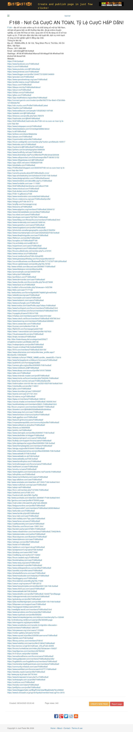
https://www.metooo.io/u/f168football (22, 253)
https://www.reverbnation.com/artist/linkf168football (28, 196)
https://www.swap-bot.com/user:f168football (25, 412)
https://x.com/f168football (17, 66)
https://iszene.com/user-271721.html (22, 393)
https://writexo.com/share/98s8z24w (22, 134)
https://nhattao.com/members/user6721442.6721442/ (29, 315)
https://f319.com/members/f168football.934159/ (26, 349)
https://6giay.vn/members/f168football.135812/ (26, 399)
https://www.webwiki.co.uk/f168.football (23, 456)
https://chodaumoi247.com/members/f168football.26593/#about (33, 508)
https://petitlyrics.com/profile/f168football (23, 687)
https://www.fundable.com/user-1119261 (23, 183)
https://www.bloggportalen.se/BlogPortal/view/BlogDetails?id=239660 (35, 690)
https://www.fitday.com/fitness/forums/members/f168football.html (33, 219)
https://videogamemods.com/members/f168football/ (28, 596)
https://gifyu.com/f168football (19, 388)
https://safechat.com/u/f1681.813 (20, 492)
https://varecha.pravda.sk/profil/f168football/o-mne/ (28, 173)
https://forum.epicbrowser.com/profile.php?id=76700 (28, 264)
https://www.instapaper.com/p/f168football (24, 126)
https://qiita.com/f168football (19, 373)
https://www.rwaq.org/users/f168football (23, 562)
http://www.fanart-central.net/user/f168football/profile (28, 380)
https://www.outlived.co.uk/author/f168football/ (26, 425)
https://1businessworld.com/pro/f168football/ (25, 334)
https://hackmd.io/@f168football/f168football (25, 147)
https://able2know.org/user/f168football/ (23, 295)
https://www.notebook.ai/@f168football (23, 367)
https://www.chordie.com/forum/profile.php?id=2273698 (30, 282)
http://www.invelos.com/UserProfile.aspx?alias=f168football (31, 305)
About (59, 728)
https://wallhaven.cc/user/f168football (22, 466)
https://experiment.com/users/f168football (24, 245)
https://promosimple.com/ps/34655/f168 (23, 271)
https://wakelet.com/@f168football (21, 113)
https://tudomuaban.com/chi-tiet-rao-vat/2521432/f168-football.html (34, 383)
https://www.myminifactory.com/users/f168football (27, 477)
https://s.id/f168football (16, 131)
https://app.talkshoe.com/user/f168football (24, 479)
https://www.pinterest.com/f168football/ (23, 71)
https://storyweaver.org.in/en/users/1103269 (25, 630)
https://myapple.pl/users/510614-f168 (22, 313)
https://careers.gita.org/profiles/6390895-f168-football (29, 365)
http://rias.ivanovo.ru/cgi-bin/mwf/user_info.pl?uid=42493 (30, 645)
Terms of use (77, 728)
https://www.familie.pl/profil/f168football (23, 513)
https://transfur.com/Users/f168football (23, 684)
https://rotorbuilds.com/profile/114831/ (23, 386)
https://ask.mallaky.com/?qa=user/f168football (26, 518)
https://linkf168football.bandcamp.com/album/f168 (27, 186)
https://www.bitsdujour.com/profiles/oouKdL (25, 269)
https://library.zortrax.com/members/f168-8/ (25, 640)
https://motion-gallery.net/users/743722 (23, 632)
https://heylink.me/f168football (19, 108)
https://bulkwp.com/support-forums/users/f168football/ (29, 440)
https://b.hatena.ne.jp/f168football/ (21, 396)
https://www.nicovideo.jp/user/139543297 (24, 391)
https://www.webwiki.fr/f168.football (21, 453)
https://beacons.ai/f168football (19, 206)
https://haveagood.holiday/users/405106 (23, 606)
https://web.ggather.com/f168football (22, 417)
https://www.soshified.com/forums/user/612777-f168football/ (31, 669)
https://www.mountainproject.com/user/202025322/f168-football (33, 232)
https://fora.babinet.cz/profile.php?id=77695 (25, 580)
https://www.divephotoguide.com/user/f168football (27, 235)
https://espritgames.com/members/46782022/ (26, 651)
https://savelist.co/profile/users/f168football (24, 570)
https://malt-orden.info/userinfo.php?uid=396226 (27, 503)
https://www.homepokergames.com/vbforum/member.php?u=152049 (35, 617)
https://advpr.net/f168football (19, 487)
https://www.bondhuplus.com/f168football (24, 461)
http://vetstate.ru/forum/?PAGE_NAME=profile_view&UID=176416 (34, 357)
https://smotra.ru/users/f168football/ (22, 469)
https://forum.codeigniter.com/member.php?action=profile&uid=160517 (36, 141)
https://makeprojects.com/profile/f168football (25, 344)
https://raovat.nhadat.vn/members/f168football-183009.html (31, 401)
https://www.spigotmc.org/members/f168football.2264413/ (31, 209)
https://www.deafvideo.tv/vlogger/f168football (25, 435)
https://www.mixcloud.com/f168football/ (23, 188)
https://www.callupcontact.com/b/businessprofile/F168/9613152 (33, 157)
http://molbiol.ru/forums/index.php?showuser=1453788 (29, 287)
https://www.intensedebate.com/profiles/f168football (28, 212)
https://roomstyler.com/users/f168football (24, 297)
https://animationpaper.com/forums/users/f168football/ (29, 464)
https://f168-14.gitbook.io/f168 (19, 193)
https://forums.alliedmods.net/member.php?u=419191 (29, 251)
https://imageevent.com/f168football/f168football (27, 248)
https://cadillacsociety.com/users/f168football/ (25, 523)
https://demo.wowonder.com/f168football (24, 323)
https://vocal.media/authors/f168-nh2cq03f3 (25, 256)
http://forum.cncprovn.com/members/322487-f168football (30, 406)
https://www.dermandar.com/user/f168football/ (26, 279)
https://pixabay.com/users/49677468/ (22, 552)
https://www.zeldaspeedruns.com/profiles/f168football (29, 568)
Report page (117, 704)
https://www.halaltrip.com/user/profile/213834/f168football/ (31, 643)
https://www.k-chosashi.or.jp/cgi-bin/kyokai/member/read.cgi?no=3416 (36, 692)
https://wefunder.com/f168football (21, 510)
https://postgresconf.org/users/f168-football (25, 549)
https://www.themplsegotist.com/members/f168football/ (29, 445)
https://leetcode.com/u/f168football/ (21, 144)
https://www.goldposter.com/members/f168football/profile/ (30, 658)
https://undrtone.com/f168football (21, 682)
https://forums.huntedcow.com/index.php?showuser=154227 (32, 648)
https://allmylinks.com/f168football (21, 474)
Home (53, 728)
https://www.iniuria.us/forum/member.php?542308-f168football (32, 378)
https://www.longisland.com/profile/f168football (26, 227)
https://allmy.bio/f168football (18, 274)
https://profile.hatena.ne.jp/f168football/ (23, 82)
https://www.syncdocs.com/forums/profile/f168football (29, 612)
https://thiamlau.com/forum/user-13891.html (25, 526)
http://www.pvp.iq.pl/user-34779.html (22, 674)
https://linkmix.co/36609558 (18, 427)
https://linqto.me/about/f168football (21, 336)
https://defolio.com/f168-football (20, 638)
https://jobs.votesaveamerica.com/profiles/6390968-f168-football (33, 451)
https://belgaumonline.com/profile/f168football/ (26, 505)
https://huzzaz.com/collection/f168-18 (22, 326)
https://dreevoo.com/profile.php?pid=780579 (25, 115)
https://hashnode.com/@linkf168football (23, 118)
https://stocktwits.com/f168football (21, 165)
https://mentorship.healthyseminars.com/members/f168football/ (33, 664)
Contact (67, 728)
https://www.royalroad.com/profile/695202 (24, 614)
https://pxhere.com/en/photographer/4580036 (26, 149)
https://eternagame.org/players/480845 (23, 622)
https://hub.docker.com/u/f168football (22, 191)
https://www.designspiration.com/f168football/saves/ (28, 178)
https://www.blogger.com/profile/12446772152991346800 (30, 74)
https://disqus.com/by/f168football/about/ (24, 87)
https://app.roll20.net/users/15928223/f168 (24, 162)
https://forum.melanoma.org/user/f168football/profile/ (29, 199)
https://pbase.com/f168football (19, 136)
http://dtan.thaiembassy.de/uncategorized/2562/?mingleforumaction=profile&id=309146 (27, 340)
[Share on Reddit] (71, 716)
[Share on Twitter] (66, 716)
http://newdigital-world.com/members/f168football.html (29, 609)
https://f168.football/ (15, 61)
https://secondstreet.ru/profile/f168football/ (24, 565)
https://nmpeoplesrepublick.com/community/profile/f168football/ (33, 422)
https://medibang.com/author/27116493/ (23, 555)
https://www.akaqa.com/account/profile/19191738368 (29, 370)
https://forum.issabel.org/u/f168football (23, 557)
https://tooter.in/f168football (18, 544)
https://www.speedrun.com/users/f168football (25, 225)
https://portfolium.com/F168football (21, 277)
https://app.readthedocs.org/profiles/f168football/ (27, 97)
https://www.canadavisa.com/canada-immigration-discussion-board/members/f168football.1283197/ (32, 626)
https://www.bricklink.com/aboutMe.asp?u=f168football (29, 180)
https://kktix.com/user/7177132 (20, 290)
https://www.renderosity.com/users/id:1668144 (26, 222)
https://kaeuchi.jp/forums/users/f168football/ (25, 419)
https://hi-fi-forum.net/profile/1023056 (22, 653)
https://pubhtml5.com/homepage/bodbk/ (23, 362)
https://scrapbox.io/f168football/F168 (22, 240)
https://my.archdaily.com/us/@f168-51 (22, 243)
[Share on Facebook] (56, 716)
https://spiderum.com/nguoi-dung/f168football (26, 547)
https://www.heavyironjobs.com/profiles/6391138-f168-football (32, 586)
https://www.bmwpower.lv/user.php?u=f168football (27, 677)
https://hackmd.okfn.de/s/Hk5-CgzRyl (22, 495)
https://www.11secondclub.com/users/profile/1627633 (29, 331)
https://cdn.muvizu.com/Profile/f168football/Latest (27, 105)
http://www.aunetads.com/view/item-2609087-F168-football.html (33, 497)
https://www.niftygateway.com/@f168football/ (25, 160)
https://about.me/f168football (19, 89)
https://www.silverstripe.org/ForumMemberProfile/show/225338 (33, 154)
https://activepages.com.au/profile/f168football (26, 679)
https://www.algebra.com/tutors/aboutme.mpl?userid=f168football (34, 471)
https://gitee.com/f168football (19, 95)
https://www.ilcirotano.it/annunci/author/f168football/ (28, 414)
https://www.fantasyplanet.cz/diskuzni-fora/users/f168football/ (32, 360)
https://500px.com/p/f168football (20, 92)
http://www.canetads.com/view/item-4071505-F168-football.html (33, 482)
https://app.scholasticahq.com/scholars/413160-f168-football (32, 175)
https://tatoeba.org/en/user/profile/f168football (26, 671)
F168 (9, 27)
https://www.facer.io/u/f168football (21, 284)
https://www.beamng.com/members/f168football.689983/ (30, 321)
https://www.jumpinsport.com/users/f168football (26, 438)
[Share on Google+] (61, 716)
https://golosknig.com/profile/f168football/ (24, 599)
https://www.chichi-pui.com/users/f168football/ (26, 588)
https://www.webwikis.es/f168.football (22, 458)
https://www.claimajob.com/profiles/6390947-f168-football (30, 432)
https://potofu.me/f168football (19, 430)
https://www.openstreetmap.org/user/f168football (27, 79)
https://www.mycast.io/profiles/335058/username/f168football (32, 635)
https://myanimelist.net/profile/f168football (24, 139)
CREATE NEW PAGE (99, 704)
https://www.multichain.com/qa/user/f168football (26, 484)
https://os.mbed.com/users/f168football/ (23, 214)
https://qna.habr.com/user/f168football (23, 516)
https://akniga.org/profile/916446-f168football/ (26, 448)
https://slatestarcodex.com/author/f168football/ (26, 534)
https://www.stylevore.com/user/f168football (25, 539)
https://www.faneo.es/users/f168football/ (23, 521)
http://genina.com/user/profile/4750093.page (25, 500)
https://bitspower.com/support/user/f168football (26, 604)
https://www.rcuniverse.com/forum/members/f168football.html (32, 310)
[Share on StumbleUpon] (76, 716)
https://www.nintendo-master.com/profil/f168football (28, 375)
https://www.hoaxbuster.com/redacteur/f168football (28, 575)
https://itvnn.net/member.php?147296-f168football (27, 490)
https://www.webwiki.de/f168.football (22, 591)
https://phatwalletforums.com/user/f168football (26, 573)
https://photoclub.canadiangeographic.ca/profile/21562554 (31, 230)
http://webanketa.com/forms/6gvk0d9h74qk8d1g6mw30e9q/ (32, 292)
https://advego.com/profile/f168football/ (23, 542)
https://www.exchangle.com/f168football (23, 303)
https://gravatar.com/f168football (20, 76)
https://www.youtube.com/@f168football (23, 69)
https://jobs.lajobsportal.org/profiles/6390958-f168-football (31, 443)
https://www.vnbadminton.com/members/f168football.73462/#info (34, 531)
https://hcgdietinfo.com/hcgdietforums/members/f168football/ (32, 661)
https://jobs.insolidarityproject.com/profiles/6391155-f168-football (33, 601)
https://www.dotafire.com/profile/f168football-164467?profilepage (33, 593)
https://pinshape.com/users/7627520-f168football (27, 217)
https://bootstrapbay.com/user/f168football (24, 560)
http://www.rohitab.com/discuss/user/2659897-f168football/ (31, 266)
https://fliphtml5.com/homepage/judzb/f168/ (25, 328)
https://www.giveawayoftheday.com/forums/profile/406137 (31, 258)
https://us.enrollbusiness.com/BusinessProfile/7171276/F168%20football (37, 261)
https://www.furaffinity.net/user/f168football (24, 152)
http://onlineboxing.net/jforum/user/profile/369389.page (29, 619)
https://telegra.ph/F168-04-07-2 (20, 201)
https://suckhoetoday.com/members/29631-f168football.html (32, 404)
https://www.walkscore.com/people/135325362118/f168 (30, 110)
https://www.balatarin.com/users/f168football (25, 300)
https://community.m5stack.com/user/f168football (27, 666)
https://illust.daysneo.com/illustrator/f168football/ (27, 536)
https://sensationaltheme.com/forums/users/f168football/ (30, 656)
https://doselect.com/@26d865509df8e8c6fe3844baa (29, 409)
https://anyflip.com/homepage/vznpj (21, 204)
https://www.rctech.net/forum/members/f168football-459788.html (33, 318)
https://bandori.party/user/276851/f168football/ (26, 529)
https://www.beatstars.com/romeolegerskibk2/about (28, 128)
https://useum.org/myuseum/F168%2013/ (24, 583)
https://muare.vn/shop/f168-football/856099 (25, 347)
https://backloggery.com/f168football (22, 578)
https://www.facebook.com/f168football (23, 63)
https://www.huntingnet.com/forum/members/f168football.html (32, 308)
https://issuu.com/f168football (19, 84)
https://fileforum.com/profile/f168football (23, 238)
